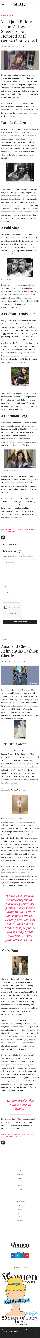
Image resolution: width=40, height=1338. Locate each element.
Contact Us (20, 1185)
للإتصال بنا (20, 1216)
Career (20, 1189)
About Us (20, 1174)
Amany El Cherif (19, 1134)
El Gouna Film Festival (29, 529)
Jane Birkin (12, 531)
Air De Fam (8, 1134)
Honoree (4, 531)
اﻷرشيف (20, 1209)
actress (18, 529)
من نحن (20, 1205)
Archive (20, 1178)
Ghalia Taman (20, 46)
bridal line (30, 1134)
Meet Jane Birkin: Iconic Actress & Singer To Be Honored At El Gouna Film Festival (19, 31)
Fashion (4, 639)
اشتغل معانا (20, 1220)
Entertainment (7, 15)
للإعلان (20, 1213)
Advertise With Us (20, 1182)
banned (32, 288)
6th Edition (9, 529)
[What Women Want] (20, 4)
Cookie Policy (12, 1332)
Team (20, 1170)
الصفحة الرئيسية (20, 1201)
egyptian (4, 1136)
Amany (14, 702)
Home (20, 1167)
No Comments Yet (14, 544)
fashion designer (14, 1136)
